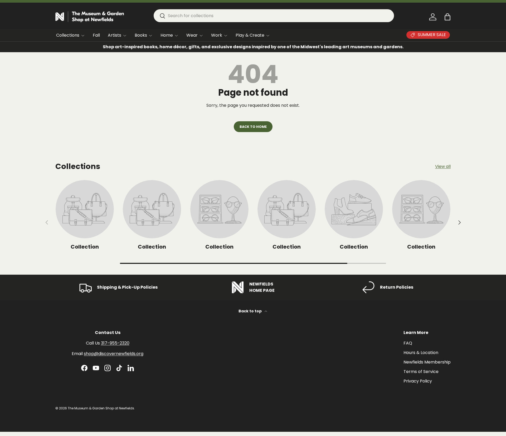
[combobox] (274, 15)
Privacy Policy (417, 381)
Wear (192, 35)
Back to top (250, 311)
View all (443, 166)
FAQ (407, 343)
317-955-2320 (115, 343)
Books (141, 35)
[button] (447, 17)
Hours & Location (420, 353)
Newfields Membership (427, 362)
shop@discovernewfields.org (113, 354)
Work (216, 35)
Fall (96, 35)
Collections (67, 35)
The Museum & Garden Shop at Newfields (101, 408)
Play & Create (250, 35)
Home (166, 35)
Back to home (253, 126)
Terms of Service (421, 372)
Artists (114, 35)
